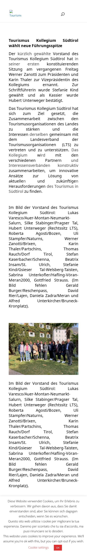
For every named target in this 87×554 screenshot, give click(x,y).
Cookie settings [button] (38, 547)
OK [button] (57, 547)
